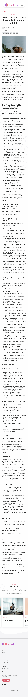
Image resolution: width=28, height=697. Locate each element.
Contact (4, 657)
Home (3, 652)
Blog (3, 654)
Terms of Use (5, 662)
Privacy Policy (5, 660)
